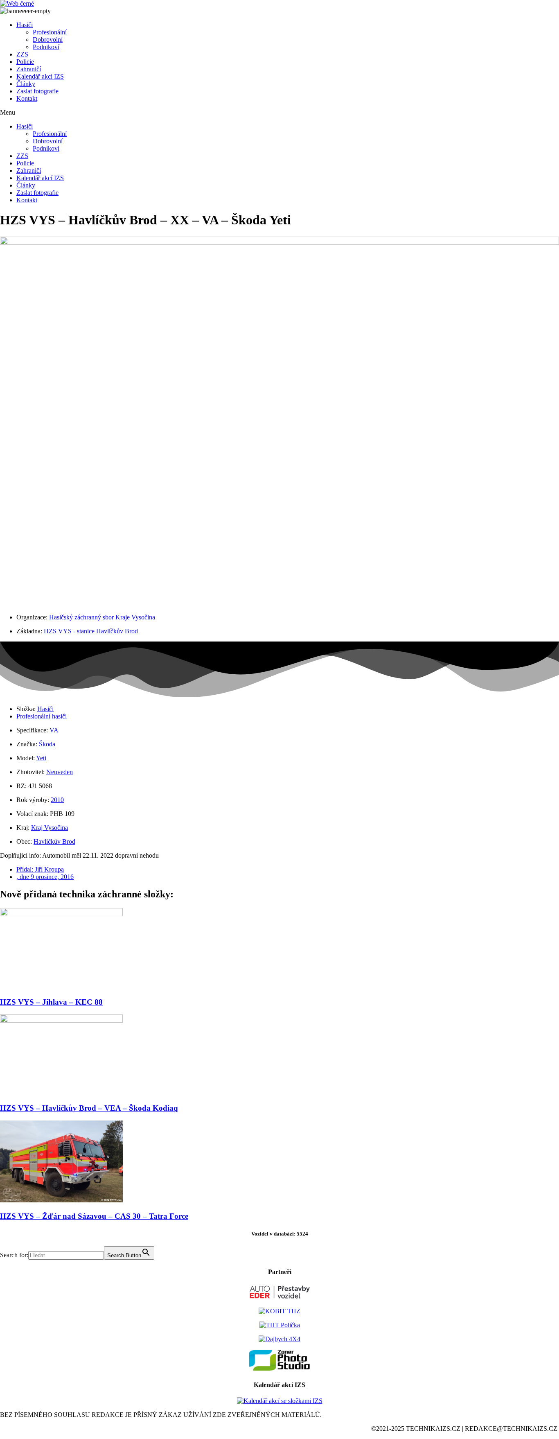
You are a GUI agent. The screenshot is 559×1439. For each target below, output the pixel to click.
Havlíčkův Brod (54, 841)
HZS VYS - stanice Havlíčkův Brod (91, 631)
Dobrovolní (48, 39)
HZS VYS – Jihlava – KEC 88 (51, 1002)
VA (54, 730)
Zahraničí (28, 69)
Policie (25, 61)
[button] (279, 112)
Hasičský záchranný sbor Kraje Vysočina (102, 617)
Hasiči (24, 24)
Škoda (47, 744)
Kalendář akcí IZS (40, 76)
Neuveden (59, 771)
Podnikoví (46, 46)
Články (25, 83)
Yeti (41, 758)
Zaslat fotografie (37, 91)
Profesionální (50, 32)
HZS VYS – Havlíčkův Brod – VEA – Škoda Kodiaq (89, 1108)
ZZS (22, 54)
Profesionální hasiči (41, 716)
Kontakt (26, 98)
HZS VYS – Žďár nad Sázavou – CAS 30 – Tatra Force (94, 1216)
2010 (57, 799)
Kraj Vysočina (49, 827)
